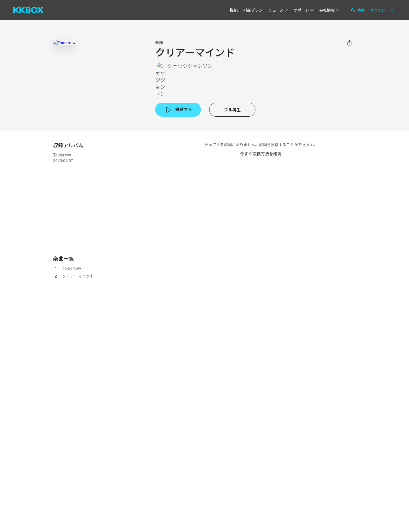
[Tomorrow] (64, 42)
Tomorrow (71, 268)
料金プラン (253, 10)
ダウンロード (382, 10)
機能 (234, 10)
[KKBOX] (28, 10)
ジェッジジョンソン (190, 65)
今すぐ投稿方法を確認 (261, 153)
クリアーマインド (78, 276)
